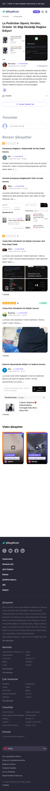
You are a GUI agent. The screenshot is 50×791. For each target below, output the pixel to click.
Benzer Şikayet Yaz (26, 104)
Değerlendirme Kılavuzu (12, 776)
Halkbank (28, 662)
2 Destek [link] (5, 294)
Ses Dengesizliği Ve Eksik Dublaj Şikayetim (18, 634)
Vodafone (5, 697)
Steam (27, 655)
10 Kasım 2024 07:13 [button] (14, 66)
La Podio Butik (17, 16)
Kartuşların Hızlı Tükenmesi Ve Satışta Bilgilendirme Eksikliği (24, 617)
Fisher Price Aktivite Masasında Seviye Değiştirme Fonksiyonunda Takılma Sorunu (25, 620)
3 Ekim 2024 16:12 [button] (13, 371)
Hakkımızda (7, 559)
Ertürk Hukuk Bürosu (10, 725)
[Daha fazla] (46, 96)
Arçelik (4, 687)
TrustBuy (5, 785)
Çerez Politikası (8, 772)
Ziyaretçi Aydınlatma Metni (13, 760)
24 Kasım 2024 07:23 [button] (15, 188)
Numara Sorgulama (9, 694)
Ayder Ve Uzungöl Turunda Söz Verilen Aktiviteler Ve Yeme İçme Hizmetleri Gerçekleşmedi (25, 627)
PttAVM (28, 665)
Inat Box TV (29, 658)
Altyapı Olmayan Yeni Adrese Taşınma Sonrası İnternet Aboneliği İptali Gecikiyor (25, 614)
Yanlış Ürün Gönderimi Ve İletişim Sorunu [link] (20, 308)
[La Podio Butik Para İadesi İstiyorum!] (13, 449)
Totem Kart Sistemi (32, 712)
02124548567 (7, 655)
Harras (27, 652)
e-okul (4, 665)
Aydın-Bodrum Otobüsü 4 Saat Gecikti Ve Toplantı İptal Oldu (24, 637)
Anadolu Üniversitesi (33, 722)
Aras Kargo (6, 690)
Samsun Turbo (30, 725)
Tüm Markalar (7, 669)
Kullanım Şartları (9, 764)
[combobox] (25, 748)
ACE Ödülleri (7, 569)
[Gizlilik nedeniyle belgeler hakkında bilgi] (4, 90)
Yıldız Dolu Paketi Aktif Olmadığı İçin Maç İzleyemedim (22, 610)
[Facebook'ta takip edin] (16, 551)
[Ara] (42, 12)
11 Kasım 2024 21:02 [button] (14, 159)
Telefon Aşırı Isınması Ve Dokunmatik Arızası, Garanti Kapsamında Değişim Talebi (25, 630)
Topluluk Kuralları (9, 768)
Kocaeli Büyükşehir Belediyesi (13, 715)
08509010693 (8, 712)
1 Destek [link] (5, 356)
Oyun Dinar (6, 658)
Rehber (5, 574)
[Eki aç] (13, 48)
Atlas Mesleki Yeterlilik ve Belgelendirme (13, 652)
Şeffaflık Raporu (9, 580)
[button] (10, 143)
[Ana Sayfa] (10, 11)
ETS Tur (28, 694)
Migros (4, 662)
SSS (4, 585)
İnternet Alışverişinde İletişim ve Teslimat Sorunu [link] (23, 364)
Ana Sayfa (5, 16)
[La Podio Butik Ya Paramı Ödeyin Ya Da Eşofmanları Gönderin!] (37, 449)
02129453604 (30, 715)
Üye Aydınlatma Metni (11, 756)
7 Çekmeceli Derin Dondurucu (13, 736)
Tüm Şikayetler (7, 641)
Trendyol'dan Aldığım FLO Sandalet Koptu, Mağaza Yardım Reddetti (25, 624)
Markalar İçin (7, 564)
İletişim (5, 590)
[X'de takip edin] (4, 551)
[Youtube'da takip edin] (10, 551)
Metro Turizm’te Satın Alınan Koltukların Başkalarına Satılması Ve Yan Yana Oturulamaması (25, 607)
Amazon (28, 697)
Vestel (27, 687)
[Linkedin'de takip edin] (22, 551)
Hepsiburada (30, 684)
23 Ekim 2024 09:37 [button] (14, 315)
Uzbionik (5, 722)
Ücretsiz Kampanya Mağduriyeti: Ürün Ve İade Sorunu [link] (22, 180)
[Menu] (46, 11)
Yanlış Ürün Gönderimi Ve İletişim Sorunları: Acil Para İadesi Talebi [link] (23, 242)
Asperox (5, 719)
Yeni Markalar (7, 673)
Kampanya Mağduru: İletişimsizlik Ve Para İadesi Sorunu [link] (23, 150)
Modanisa (5, 684)
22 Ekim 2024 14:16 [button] (14, 251)
